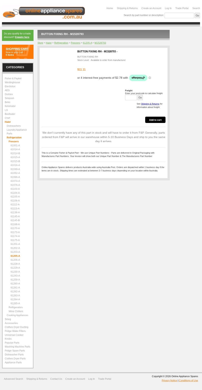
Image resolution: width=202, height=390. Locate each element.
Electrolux (10, 86)
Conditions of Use (188, 380)
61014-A (15, 149)
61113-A (15, 208)
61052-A (15, 173)
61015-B (15, 161)
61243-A (15, 275)
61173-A (15, 232)
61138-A (15, 212)
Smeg (8, 319)
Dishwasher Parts (14, 354)
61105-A (15, 196)
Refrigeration (61, 43)
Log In (168, 8)
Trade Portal (182, 8)
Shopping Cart (17, 48)
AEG (7, 90)
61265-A (15, 303)
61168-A (15, 224)
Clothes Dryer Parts (15, 358)
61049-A (15, 169)
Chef (7, 118)
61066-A (15, 177)
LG (6, 110)
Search (196, 8)
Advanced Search (13, 379)
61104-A (15, 193)
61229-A (15, 267)
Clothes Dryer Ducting (16, 327)
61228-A (15, 264)
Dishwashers (14, 126)
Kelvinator (10, 106)
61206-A (15, 260)
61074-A (15, 181)
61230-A (15, 271)
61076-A (15, 185)
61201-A (15, 244)
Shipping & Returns (127, 8)
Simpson (9, 98)
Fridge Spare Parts (15, 350)
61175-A (15, 240)
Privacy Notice (169, 380)
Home (110, 8)
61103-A (15, 189)
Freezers (75, 43)
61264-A (15, 299)
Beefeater (10, 114)
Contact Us (56, 379)
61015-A (15, 157)
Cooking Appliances (17, 315)
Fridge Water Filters (15, 331)
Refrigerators (16, 307)
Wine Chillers (16, 311)
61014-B (15, 153)
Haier (49, 43)
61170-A (15, 228)
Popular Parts (12, 342)
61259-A (15, 279)
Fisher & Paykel (13, 78)
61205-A (87, 43)
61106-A (15, 200)
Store (40, 43)
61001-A (15, 145)
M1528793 (100, 43)
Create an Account (151, 8)
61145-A (15, 216)
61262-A (15, 291)
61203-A (15, 252)
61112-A (15, 204)
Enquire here (22, 37)
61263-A (15, 295)
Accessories (11, 323)
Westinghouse (12, 82)
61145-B (15, 220)
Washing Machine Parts (17, 346)
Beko (7, 102)
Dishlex (9, 94)
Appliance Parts (13, 362)
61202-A (15, 248)
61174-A (15, 236)
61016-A (15, 165)
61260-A (15, 283)
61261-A (15, 287)
